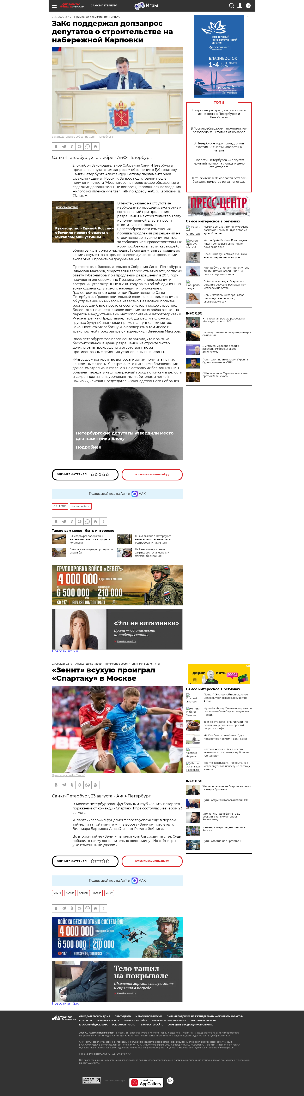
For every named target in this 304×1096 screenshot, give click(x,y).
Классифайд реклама (93, 1024)
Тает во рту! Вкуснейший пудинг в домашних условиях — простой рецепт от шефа (226, 725)
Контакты (85, 1020)
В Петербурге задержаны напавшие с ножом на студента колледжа (90, 539)
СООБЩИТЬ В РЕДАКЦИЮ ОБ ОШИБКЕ (190, 1024)
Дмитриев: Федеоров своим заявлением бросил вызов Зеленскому (220, 349)
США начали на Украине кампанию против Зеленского (225, 375)
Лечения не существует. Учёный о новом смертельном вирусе (225, 255)
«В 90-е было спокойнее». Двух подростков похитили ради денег (225, 737)
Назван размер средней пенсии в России (223, 829)
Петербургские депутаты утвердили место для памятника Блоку (125, 436)
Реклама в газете (108, 1020)
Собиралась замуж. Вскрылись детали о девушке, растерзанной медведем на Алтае (225, 284)
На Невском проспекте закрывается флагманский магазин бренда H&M (152, 552)
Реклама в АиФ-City (204, 1020)
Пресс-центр (123, 1016)
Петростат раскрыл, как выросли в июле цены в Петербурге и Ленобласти (219, 114)
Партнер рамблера (115, 1080)
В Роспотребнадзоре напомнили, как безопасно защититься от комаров (219, 130)
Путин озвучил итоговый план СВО (225, 800)
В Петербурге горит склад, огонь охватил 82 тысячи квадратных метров (219, 147)
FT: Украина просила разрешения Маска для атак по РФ (224, 320)
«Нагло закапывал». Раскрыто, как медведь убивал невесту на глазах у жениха (227, 766)
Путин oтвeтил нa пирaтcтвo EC (222, 841)
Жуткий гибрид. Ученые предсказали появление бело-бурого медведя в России (228, 711)
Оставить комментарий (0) (152, 474)
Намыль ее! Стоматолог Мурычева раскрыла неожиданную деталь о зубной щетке (226, 230)
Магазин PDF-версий (148, 1016)
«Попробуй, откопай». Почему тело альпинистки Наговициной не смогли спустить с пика (226, 271)
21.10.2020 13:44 (61, 16)
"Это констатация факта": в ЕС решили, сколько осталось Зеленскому (221, 816)
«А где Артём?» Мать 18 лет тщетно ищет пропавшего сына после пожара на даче (226, 243)
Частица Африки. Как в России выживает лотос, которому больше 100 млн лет (226, 752)
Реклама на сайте (135, 1020)
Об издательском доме (94, 1016)
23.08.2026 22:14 (62, 663)
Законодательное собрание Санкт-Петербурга (82, 136)
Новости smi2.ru (65, 651)
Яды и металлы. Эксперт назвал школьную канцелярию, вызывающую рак (224, 298)
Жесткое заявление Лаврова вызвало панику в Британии (226, 788)
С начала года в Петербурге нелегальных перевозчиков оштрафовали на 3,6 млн (153, 539)
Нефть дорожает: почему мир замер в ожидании (226, 334)
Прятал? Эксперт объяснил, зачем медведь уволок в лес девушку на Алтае (226, 698)
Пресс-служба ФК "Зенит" (68, 775)
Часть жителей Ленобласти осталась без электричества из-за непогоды (219, 180)
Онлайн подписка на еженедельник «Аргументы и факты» (205, 1016)
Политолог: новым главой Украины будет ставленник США (225, 361)
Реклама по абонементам (169, 1020)
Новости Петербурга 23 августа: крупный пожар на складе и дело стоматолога (219, 163)
